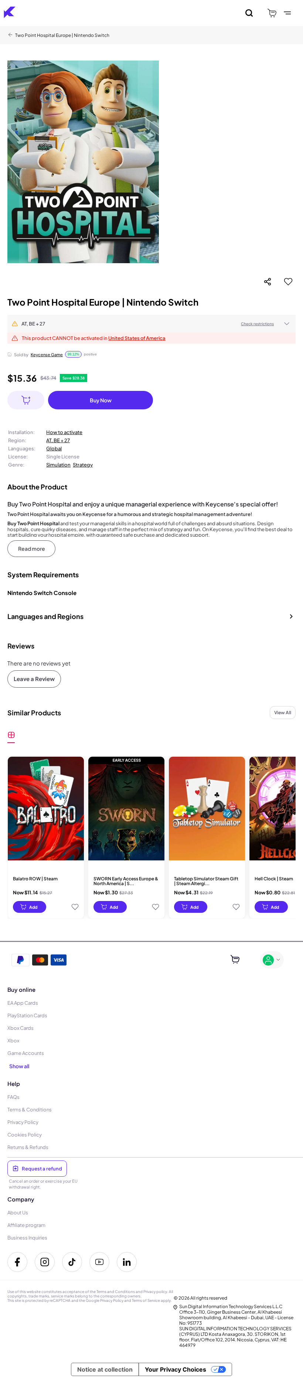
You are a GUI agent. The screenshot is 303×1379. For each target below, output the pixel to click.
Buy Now (101, 400)
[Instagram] (45, 1262)
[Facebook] (17, 1262)
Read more (31, 548)
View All (282, 712)
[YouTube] (99, 1262)
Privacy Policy (111, 1300)
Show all (19, 1066)
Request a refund (42, 1169)
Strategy (83, 465)
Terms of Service (146, 1300)
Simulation (58, 465)
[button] (151, 323)
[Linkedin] (127, 1262)
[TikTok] (72, 1262)
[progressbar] (29, 907)
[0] (272, 13)
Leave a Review (34, 678)
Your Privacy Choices (175, 1369)
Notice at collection (105, 1369)
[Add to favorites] (288, 281)
